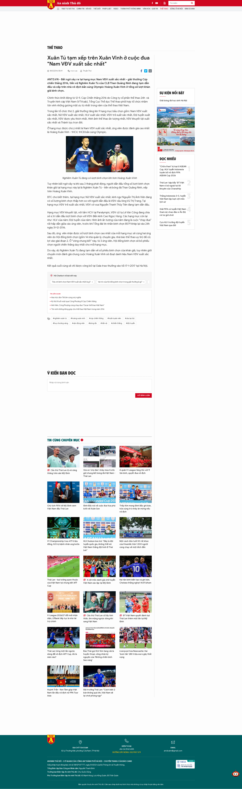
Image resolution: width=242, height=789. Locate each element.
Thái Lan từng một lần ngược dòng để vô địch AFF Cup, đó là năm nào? (62, 654)
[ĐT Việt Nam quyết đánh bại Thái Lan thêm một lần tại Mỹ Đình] (135, 602)
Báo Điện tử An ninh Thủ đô (51, 5)
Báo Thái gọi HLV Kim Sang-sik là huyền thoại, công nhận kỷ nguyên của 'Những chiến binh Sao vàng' (98, 655)
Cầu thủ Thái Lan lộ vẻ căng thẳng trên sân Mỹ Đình (62, 472)
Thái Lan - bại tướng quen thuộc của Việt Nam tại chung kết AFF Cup (62, 583)
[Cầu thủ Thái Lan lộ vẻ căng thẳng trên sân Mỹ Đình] (63, 456)
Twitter (145, 70)
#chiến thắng (116, 323)
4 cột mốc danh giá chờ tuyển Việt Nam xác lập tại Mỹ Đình (99, 581)
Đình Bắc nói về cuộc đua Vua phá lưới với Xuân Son (99, 507)
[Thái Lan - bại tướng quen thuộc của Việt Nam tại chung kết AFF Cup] (63, 566)
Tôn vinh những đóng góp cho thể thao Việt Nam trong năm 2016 (77, 309)
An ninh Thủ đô (69, 3)
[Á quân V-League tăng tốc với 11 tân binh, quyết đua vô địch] (135, 456)
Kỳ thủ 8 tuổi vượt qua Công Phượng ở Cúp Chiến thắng (73, 301)
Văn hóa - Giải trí (150, 9)
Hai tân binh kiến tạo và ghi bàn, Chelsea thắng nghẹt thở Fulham (135, 581)
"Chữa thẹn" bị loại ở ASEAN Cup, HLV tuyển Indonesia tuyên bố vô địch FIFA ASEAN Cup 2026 (173, 171)
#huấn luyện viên (114, 318)
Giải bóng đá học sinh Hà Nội (173, 100)
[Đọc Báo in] (165, 3)
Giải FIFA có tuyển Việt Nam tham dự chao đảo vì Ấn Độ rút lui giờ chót (173, 212)
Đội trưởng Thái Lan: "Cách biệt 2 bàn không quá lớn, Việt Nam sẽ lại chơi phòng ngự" (99, 693)
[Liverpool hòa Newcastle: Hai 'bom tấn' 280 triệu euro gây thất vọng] (135, 637)
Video (115, 9)
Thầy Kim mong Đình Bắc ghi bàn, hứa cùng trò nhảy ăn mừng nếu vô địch (135, 508)
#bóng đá (93, 323)
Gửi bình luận (143, 395)
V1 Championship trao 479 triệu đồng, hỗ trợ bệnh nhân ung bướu (63, 542)
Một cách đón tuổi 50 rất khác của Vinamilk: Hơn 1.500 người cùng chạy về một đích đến (134, 544)
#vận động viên (78, 323)
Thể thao (164, 9)
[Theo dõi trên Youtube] (156, 3)
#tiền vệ (104, 323)
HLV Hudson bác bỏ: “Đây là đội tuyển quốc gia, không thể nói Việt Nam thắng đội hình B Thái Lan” (98, 546)
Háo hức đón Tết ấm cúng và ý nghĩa (66, 297)
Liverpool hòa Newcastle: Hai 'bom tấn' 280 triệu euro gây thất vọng (135, 654)
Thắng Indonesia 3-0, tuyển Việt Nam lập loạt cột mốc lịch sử (173, 199)
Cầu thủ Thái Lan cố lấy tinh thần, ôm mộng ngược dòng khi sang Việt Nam (98, 618)
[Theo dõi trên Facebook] (153, 3)
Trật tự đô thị (67, 9)
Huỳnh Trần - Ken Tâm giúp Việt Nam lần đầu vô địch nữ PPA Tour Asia (62, 693)
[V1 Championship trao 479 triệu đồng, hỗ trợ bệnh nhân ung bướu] (63, 528)
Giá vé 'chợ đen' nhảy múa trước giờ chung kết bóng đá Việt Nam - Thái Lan (99, 473)
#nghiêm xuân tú (60, 318)
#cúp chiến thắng (96, 318)
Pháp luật (106, 9)
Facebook (141, 70)
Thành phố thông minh (130, 9)
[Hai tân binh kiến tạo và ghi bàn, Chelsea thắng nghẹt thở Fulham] (135, 566)
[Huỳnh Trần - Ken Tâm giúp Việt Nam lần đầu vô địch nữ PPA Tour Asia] (63, 676)
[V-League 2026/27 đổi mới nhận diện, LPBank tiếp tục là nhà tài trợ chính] (63, 602)
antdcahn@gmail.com (173, 751)
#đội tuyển (130, 323)
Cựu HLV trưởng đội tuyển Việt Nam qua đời (172, 224)
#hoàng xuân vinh (78, 318)
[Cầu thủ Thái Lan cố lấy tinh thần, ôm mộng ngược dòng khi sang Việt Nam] (99, 602)
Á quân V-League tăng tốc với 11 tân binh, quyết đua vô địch (134, 471)
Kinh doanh (190, 9)
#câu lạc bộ (129, 318)
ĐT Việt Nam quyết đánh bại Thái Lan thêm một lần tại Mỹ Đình (134, 618)
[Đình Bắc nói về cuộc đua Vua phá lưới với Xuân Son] (99, 492)
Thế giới (96, 9)
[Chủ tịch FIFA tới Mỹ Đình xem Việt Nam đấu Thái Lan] (63, 492)
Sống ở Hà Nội (176, 9)
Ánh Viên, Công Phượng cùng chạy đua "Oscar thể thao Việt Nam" (77, 305)
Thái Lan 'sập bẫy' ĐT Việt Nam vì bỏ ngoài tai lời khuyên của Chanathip (172, 185)
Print (150, 70)
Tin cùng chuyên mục (63, 440)
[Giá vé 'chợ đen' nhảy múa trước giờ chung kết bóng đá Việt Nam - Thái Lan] (99, 456)
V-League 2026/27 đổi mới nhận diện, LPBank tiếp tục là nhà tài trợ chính (62, 618)
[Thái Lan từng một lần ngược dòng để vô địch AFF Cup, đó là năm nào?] (63, 637)
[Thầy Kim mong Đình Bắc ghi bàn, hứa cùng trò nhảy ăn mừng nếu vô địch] (135, 492)
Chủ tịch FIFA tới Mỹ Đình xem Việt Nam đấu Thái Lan (61, 507)
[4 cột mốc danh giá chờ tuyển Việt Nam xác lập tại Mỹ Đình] (99, 566)
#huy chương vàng (60, 323)
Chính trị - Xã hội (84, 9)
